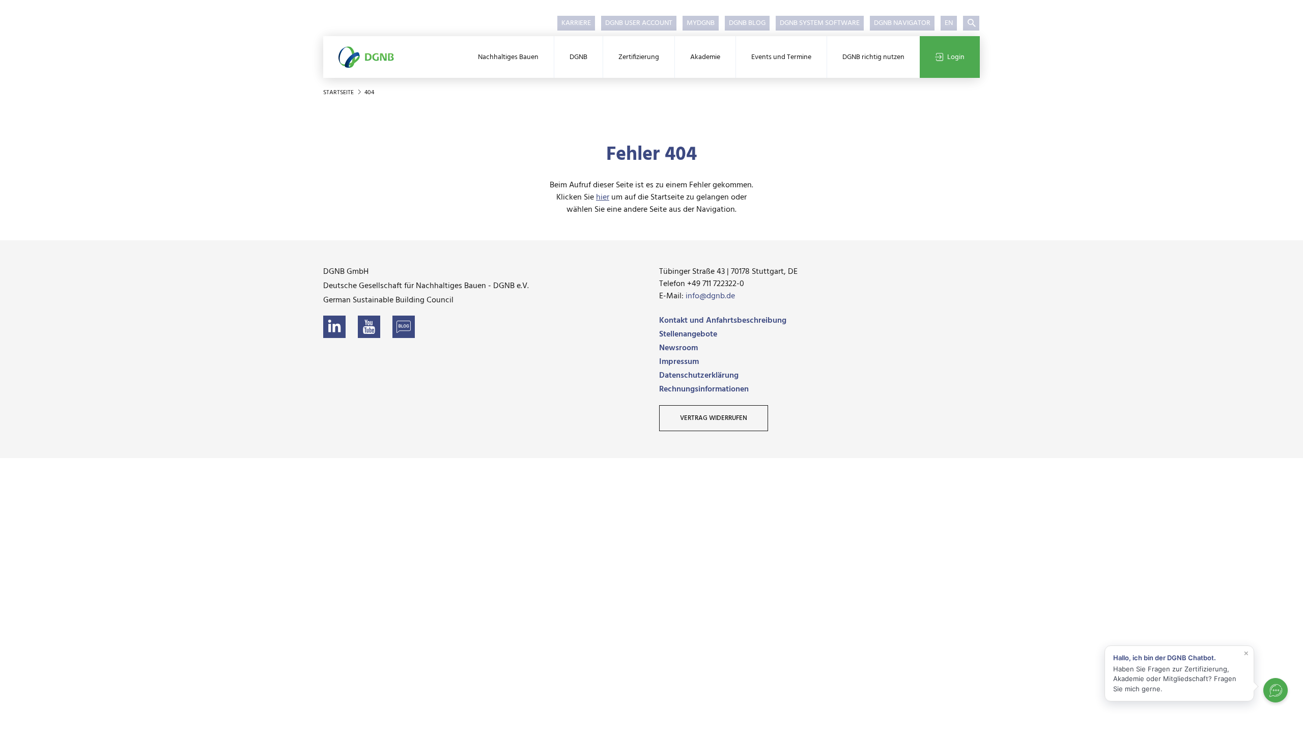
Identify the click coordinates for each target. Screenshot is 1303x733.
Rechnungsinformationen (704, 389)
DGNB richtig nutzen (873, 57)
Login (956, 57)
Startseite (339, 93)
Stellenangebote (688, 334)
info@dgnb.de (710, 296)
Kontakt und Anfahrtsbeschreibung (722, 320)
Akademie (705, 57)
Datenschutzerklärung (699, 375)
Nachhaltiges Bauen (508, 57)
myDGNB (701, 23)
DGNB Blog (747, 23)
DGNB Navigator (902, 23)
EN (949, 23)
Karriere (576, 23)
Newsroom (678, 348)
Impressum (679, 362)
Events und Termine (781, 57)
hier (602, 197)
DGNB (578, 57)
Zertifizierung (638, 57)
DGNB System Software (820, 23)
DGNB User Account (638, 23)
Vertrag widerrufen (713, 418)
